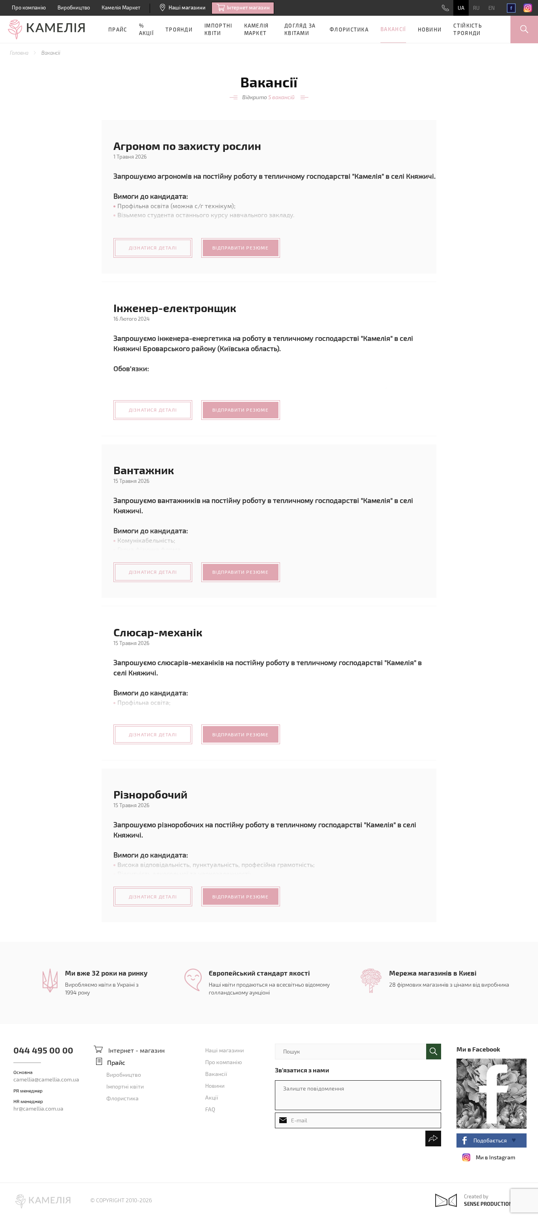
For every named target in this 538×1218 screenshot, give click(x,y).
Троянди (179, 29)
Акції (211, 1097)
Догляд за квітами (300, 29)
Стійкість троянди (467, 29)
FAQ (210, 1109)
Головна (20, 53)
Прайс (117, 29)
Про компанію (29, 7)
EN (491, 8)
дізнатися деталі (153, 247)
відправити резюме (240, 247)
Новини (430, 29)
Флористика (349, 29)
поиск (433, 1051)
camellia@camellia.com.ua (46, 1079)
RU (476, 8)
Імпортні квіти (218, 29)
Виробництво (74, 7)
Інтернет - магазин (136, 1050)
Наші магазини (187, 7)
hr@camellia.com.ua (38, 1108)
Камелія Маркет (121, 7)
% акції (146, 29)
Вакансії (393, 29)
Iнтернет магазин (248, 7)
